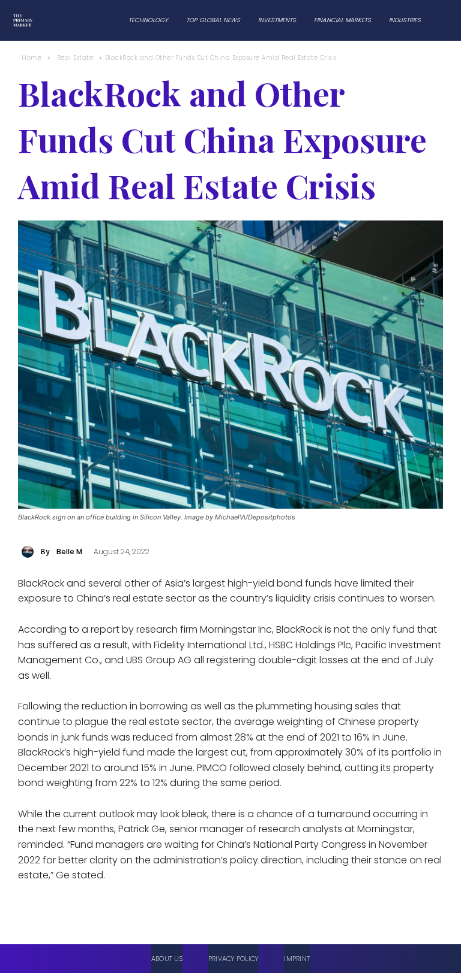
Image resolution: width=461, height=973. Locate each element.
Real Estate (75, 57)
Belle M (69, 551)
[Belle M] (29, 551)
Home (31, 57)
